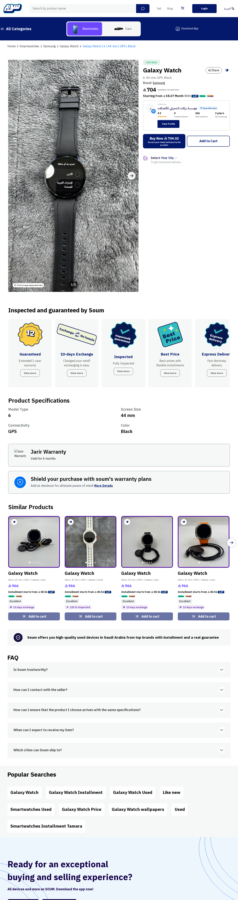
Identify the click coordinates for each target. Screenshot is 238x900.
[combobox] (89, 8)
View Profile (168, 124)
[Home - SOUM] (12, 8)
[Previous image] (15, 176)
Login (204, 8)
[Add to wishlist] (227, 70)
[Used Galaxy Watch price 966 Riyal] (34, 542)
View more (30, 373)
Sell (159, 9)
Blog (170, 9)
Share (215, 70)
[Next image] (132, 176)
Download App (189, 29)
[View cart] (182, 8)
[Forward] (231, 542)
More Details (103, 486)
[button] (142, 8)
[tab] (84, 29)
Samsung (159, 83)
